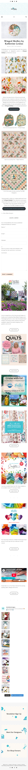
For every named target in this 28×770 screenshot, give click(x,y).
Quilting (23, 764)
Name (3, 227)
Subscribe (14, 593)
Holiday (10, 764)
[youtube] (12, 1)
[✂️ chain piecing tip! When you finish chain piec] (6, 625)
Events (24, 765)
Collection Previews (18, 765)
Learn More (14, 329)
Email (3, 233)
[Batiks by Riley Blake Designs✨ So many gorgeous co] (6, 661)
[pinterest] (16, 1)
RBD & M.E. (5, 764)
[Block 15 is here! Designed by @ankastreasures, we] (6, 689)
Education (14, 764)
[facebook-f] (10, 1)
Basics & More (10, 765)
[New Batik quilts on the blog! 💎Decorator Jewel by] (6, 634)
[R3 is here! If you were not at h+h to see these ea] (6, 671)
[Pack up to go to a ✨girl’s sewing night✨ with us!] (6, 643)
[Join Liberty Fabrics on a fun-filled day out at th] (6, 652)
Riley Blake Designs (8, 213)
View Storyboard (14, 109)
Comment (4, 252)
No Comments (18, 46)
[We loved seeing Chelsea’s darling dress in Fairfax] (6, 616)
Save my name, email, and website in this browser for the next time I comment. (11, 249)
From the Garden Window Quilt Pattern (14, 208)
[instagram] (14, 1)
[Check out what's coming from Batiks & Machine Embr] (6, 680)
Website (3, 240)
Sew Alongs (4, 765)
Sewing (19, 764)
